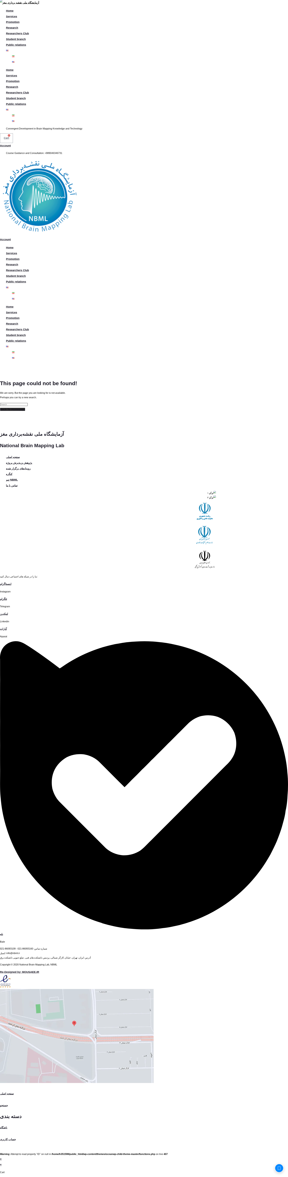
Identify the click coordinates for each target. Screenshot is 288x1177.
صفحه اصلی (7, 1093)
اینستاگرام (5, 583)
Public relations (16, 44)
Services (11, 16)
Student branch (16, 39)
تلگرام (3, 599)
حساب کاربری (8, 1139)
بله (1, 934)
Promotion (13, 22)
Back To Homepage (12, 409)
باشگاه (3, 1127)
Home (10, 10)
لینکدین (4, 613)
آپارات (3, 628)
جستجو (4, 1105)
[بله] (144, 928)
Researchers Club (17, 33)
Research (12, 27)
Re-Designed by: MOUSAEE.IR (19, 972)
